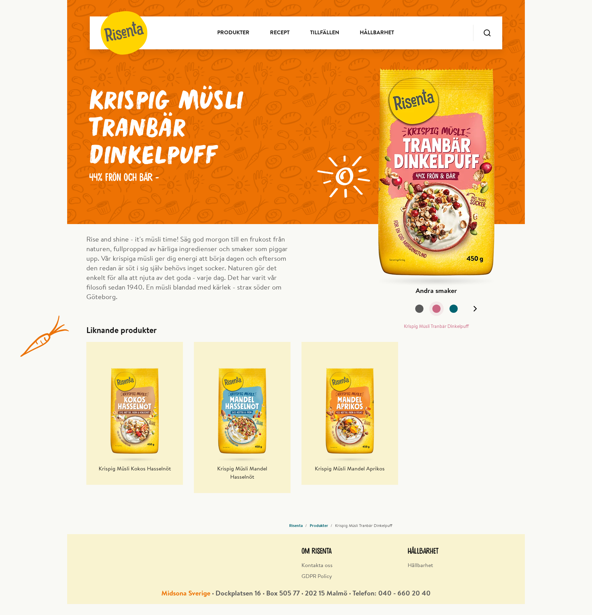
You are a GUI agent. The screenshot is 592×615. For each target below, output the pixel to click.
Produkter (233, 33)
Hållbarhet (377, 33)
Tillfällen (324, 33)
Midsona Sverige (185, 593)
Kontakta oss (317, 565)
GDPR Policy (316, 576)
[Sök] (487, 32)
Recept (279, 33)
